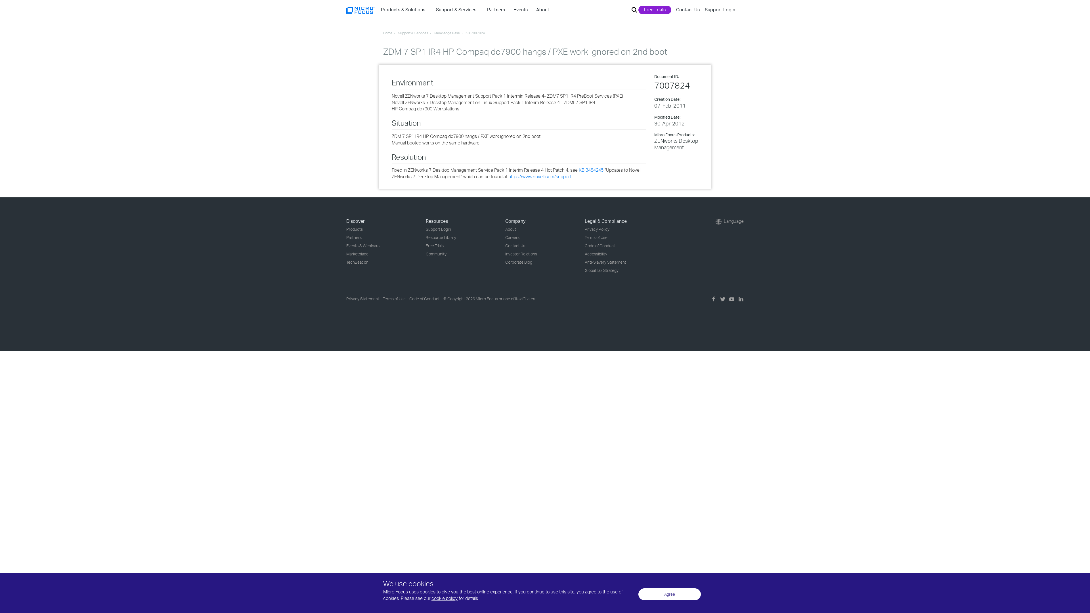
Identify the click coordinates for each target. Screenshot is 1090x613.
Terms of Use (596, 237)
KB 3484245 (591, 170)
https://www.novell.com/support (539, 176)
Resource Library (441, 237)
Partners (354, 237)
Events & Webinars (363, 245)
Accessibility (596, 253)
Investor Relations (521, 253)
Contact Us (688, 9)
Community (436, 253)
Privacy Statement (362, 298)
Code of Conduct (600, 245)
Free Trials (655, 9)
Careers (512, 237)
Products (354, 229)
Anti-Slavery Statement (605, 262)
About (510, 229)
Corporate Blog (518, 262)
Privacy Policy (597, 229)
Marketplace (357, 253)
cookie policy (444, 598)
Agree (669, 594)
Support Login (720, 9)
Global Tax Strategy (602, 270)
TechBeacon (357, 262)
